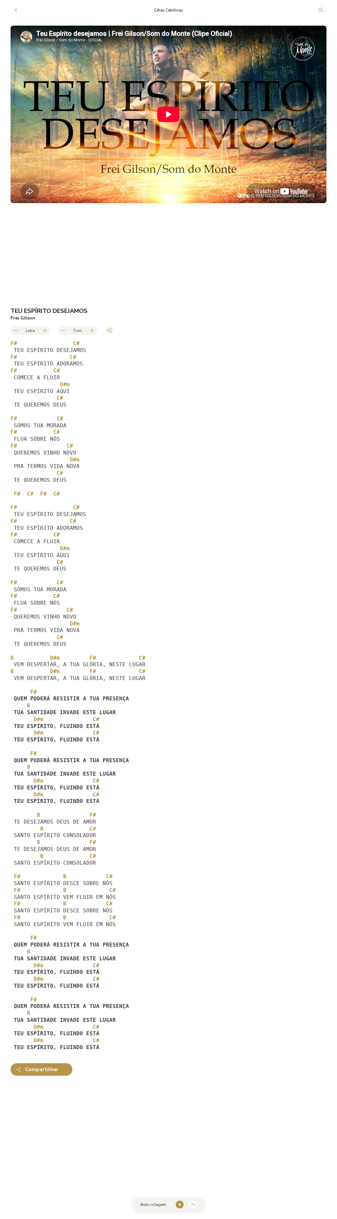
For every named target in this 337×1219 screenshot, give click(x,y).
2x (193, 1204)
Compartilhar (41, 1069)
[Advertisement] (168, 1132)
